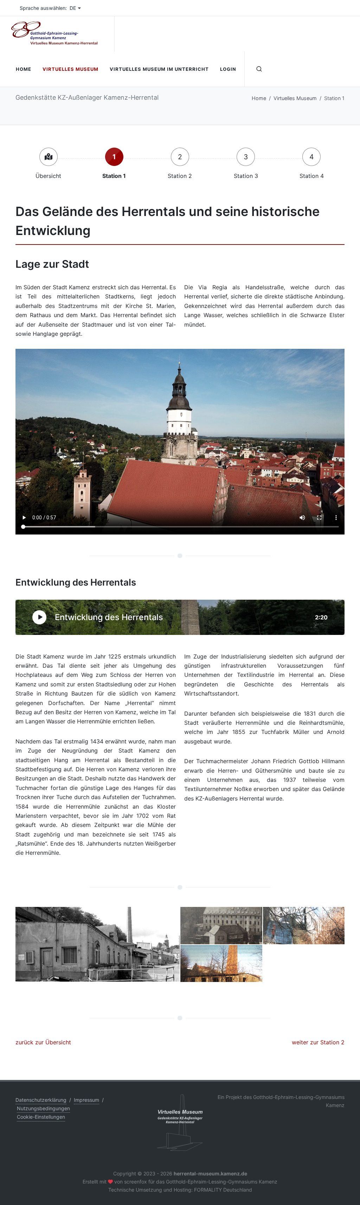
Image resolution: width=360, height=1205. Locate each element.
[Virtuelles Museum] (48, 157)
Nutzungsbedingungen (43, 1108)
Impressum (86, 1100)
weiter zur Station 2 (318, 1042)
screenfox (135, 1182)
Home (259, 98)
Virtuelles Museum (295, 98)
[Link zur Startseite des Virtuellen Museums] (180, 1122)
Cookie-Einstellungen (41, 1117)
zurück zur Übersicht (43, 1042)
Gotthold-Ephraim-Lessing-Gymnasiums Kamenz (221, 1182)
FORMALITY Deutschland (223, 1190)
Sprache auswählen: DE (48, 8)
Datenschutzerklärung (40, 1100)
